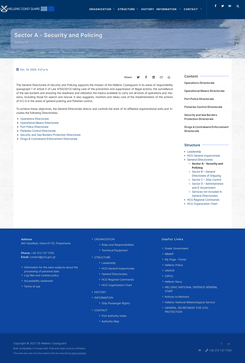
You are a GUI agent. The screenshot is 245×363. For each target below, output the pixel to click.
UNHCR (169, 270)
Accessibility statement (38, 280)
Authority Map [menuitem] (110, 321)
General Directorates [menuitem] (114, 274)
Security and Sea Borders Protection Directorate (50, 134)
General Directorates (74, 52)
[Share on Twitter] (138, 77)
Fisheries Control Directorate (38, 130)
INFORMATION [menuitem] (103, 297)
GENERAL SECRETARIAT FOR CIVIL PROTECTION (187, 309)
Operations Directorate (34, 118)
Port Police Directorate (34, 126)
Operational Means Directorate (39, 122)
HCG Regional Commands (203, 199)
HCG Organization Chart (202, 203)
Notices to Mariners (177, 296)
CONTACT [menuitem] (100, 310)
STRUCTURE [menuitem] (102, 257)
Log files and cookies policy (41, 275)
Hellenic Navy (173, 281)
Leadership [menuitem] (109, 262)
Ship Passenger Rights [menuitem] (116, 303)
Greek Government (176, 248)
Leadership (194, 151)
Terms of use (32, 286)
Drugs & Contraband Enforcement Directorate (48, 138)
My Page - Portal (175, 259)
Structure (54, 52)
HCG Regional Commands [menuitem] (118, 279)
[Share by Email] (161, 77)
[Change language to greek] (230, 6)
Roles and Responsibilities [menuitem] (118, 244)
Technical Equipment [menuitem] (115, 250)
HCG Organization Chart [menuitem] (117, 285)
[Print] (169, 77)
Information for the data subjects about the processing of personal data (51, 269)
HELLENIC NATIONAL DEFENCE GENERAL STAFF (191, 289)
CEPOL (169, 276)
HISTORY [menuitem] (100, 292)
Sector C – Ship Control (206, 179)
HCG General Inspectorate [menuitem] (118, 268)
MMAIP (169, 253)
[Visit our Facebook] (221, 344)
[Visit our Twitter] (228, 344)
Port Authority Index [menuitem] (114, 315)
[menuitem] (147, 9)
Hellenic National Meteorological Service (190, 302)
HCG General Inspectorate (203, 155)
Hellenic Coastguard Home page (28, 52)
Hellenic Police (174, 265)
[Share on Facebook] (146, 77)
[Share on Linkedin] (154, 77)
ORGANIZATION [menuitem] (104, 239)
